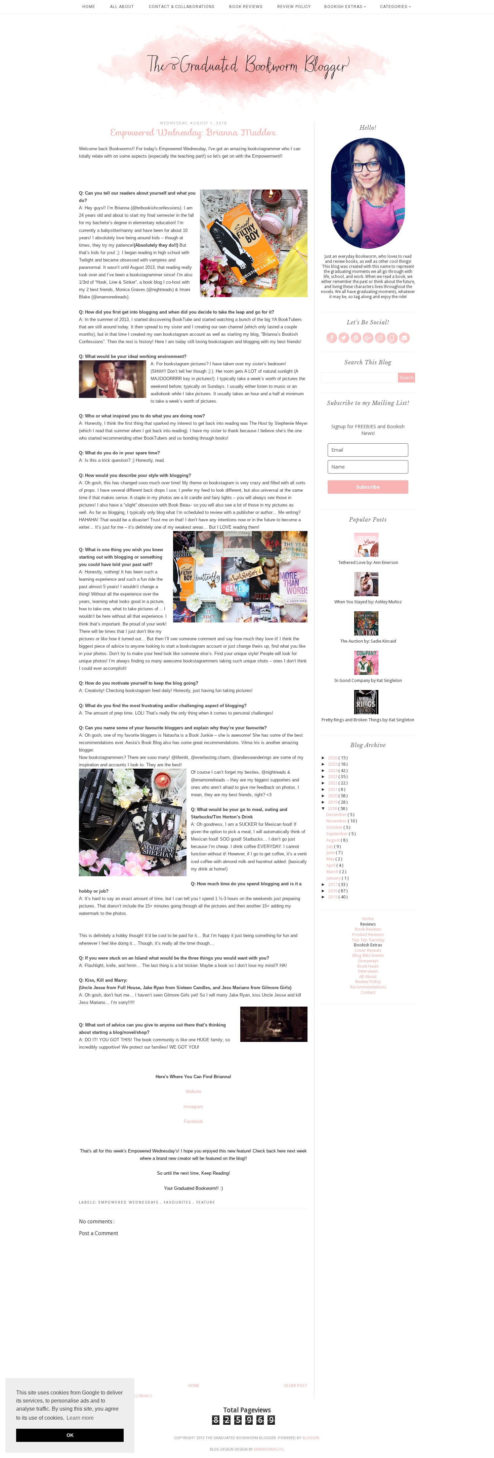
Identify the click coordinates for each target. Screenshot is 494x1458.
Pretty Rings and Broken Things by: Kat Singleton (368, 719)
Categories (394, 6)
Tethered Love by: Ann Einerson (368, 562)
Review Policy (294, 6)
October (334, 827)
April (331, 865)
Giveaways (368, 960)
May (330, 858)
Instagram (193, 1106)
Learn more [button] (80, 1418)
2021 (333, 789)
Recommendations (368, 986)
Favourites (178, 1202)
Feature (205, 1202)
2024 (333, 770)
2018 (333, 808)
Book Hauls (368, 966)
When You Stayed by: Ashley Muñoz (368, 601)
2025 (333, 764)
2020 (333, 795)
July (330, 846)
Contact (368, 992)
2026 (333, 757)
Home (88, 6)
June (331, 852)
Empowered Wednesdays (129, 1202)
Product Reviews (368, 934)
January (334, 878)
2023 (333, 776)
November (337, 820)
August (333, 840)
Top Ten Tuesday (368, 939)
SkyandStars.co (268, 1449)
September (337, 833)
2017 (333, 884)
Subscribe (368, 487)
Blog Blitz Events (368, 955)
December (336, 814)
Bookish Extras (344, 6)
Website (193, 1091)
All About (122, 6)
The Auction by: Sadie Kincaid (368, 641)
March (332, 871)
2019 (333, 802)
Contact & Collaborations (181, 6)
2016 (333, 890)
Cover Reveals (368, 950)
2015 (333, 896)
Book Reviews (245, 6)
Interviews (368, 971)
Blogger (310, 1438)
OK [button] (70, 1435)
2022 (333, 782)
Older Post (295, 1385)
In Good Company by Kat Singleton (368, 680)
